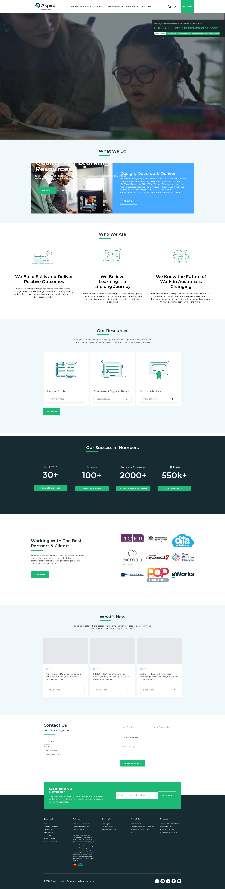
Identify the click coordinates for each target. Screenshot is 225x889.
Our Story (47, 835)
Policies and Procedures (81, 824)
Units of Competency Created (133, 488)
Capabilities (99, 7)
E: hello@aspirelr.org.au (169, 832)
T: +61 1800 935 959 (167, 829)
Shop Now (51, 411)
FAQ (133, 832)
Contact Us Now (132, 763)
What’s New (146, 7)
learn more (68, 190)
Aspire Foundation (50, 841)
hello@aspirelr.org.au (53, 755)
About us (129, 201)
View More (39, 574)
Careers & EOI (136, 824)
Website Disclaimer (109, 829)
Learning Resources (51, 827)
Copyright (106, 824)
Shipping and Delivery (81, 827)
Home (46, 824)
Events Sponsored (92, 488)
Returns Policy (78, 829)
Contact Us (47, 190)
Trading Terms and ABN (140, 829)
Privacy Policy (107, 827)
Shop (187, 6)
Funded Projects (174, 488)
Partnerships (48, 832)
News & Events (49, 838)
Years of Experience (50, 488)
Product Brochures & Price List (142, 827)
